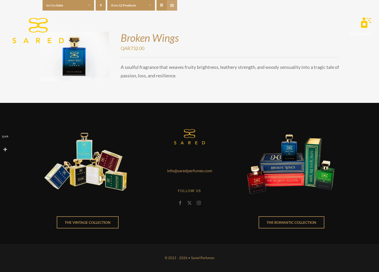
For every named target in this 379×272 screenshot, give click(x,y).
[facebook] (180, 203)
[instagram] (199, 203)
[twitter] (189, 203)
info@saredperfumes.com (189, 170)
